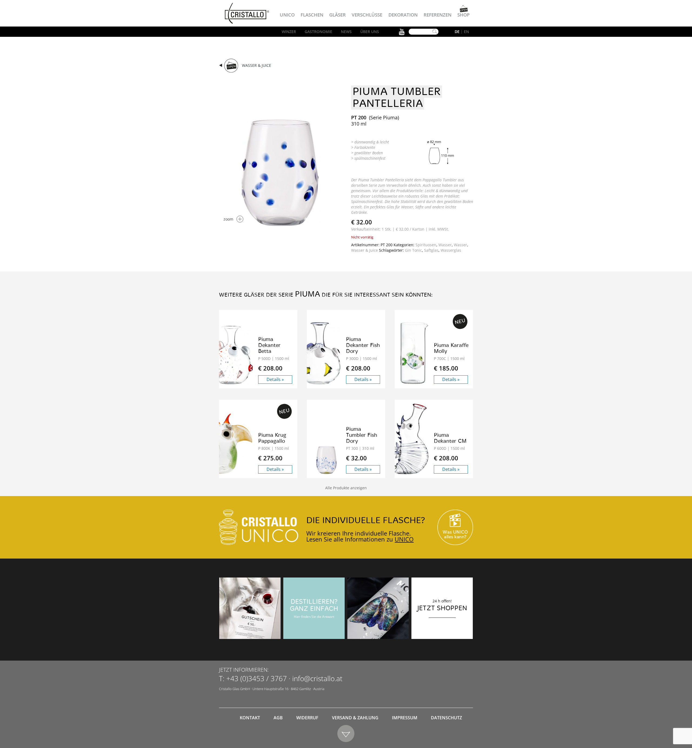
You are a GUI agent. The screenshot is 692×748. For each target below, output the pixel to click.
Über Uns (369, 31)
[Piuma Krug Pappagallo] (233, 443)
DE (457, 31)
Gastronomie (318, 31)
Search (434, 31)
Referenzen (437, 15)
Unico (287, 15)
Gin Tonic (413, 250)
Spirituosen (425, 244)
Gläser (337, 15)
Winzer (289, 31)
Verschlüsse (367, 15)
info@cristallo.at (317, 678)
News (346, 31)
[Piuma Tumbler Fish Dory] (326, 460)
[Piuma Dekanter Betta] (233, 355)
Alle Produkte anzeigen (346, 487)
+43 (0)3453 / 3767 (256, 678)
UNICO (404, 539)
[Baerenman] (250, 608)
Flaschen (312, 15)
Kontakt (250, 718)
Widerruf (307, 718)
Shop (463, 15)
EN (466, 31)
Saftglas (431, 250)
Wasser (445, 244)
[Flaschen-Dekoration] (378, 608)
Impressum (404, 718)
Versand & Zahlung (355, 718)
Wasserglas (451, 250)
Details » (275, 379)
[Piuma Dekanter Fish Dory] (321, 353)
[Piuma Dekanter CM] (408, 439)
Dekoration (403, 15)
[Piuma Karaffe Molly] (414, 353)
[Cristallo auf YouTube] (455, 527)
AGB (278, 718)
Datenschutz (446, 718)
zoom (228, 219)
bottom (346, 734)
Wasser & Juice (256, 65)
